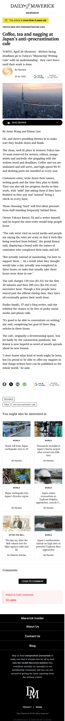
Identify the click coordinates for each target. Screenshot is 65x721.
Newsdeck (8, 399)
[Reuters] (8, 71)
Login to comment (32, 581)
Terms (38, 707)
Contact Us (32, 636)
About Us (32, 626)
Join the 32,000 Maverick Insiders (30, 663)
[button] (38, 76)
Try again (11, 600)
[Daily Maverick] (32, 6)
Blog (32, 646)
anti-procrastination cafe (24, 404)
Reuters (22, 69)
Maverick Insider (32, 618)
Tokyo (6, 404)
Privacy (27, 707)
